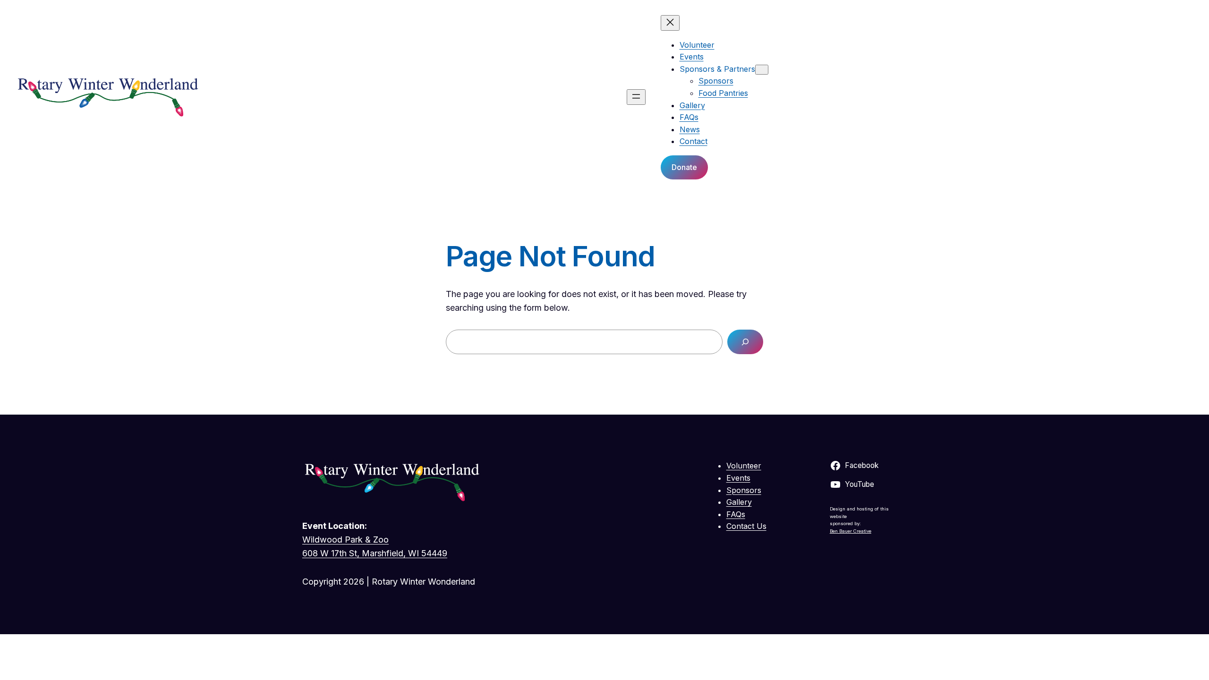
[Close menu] (670, 23)
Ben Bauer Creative (850, 531)
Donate (684, 167)
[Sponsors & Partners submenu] (761, 70)
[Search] (745, 342)
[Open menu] (636, 97)
